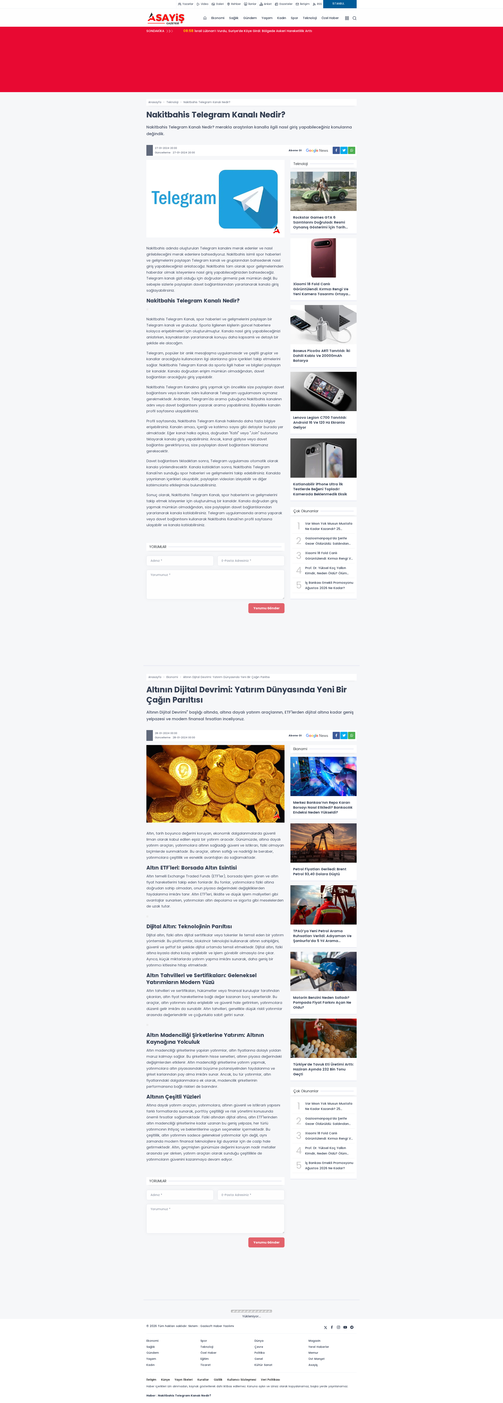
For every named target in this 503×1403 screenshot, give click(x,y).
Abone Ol (295, 150)
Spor (294, 18)
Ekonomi (218, 18)
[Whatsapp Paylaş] (351, 150)
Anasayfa (154, 102)
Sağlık (234, 18)
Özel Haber (330, 18)
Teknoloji (310, 18)
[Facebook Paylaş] (336, 150)
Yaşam (267, 18)
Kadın (281, 18)
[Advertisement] (251, 64)
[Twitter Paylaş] (344, 150)
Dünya (170, 1311)
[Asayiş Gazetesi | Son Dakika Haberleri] (166, 18)
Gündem (250, 18)
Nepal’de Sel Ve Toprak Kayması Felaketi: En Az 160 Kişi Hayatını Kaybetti (247, 30)
